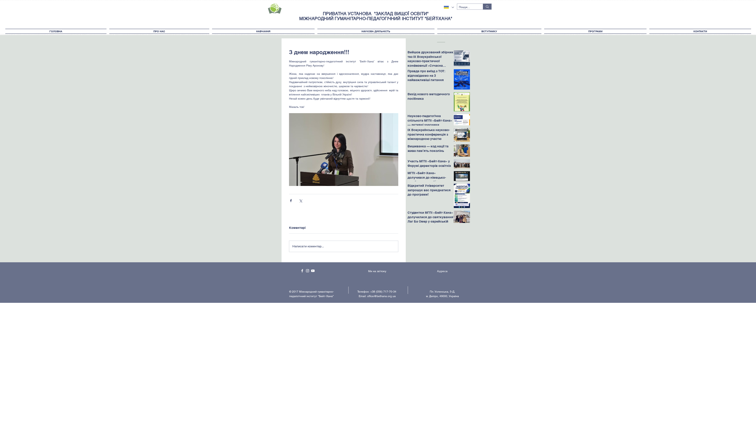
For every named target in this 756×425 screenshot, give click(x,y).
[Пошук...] (487, 6)
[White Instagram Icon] (307, 271)
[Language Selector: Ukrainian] (449, 7)
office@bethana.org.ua (381, 296)
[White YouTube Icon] (313, 271)
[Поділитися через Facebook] (291, 200)
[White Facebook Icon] (302, 271)
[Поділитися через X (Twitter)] (300, 200)
